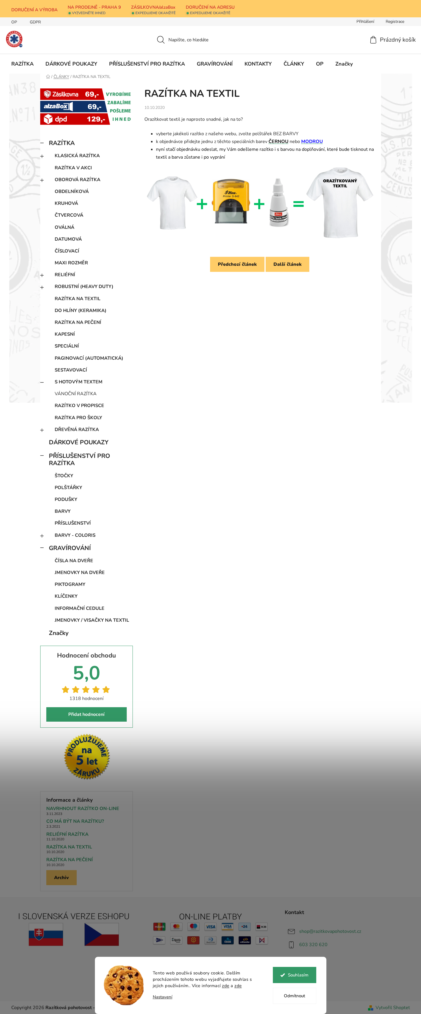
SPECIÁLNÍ (67, 346)
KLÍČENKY (66, 596)
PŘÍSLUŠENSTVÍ (73, 523)
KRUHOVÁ (66, 203)
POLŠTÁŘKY (68, 487)
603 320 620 (313, 944)
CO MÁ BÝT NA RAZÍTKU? (75, 821)
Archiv (61, 877)
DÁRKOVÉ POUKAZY (79, 442)
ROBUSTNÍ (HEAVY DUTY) (84, 286)
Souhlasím (298, 975)
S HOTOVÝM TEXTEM (78, 382)
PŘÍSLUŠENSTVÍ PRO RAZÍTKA (79, 459)
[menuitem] (22, 64)
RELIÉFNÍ (65, 275)
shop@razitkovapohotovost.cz (330, 931)
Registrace (395, 21)
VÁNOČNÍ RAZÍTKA (76, 394)
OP (14, 22)
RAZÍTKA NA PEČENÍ (78, 322)
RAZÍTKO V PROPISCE (79, 405)
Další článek (287, 264)
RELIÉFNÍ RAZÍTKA (67, 834)
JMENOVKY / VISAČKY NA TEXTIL (92, 620)
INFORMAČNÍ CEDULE (79, 608)
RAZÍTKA (62, 143)
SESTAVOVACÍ (71, 370)
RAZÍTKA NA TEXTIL (77, 299)
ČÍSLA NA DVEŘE (74, 561)
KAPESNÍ (65, 334)
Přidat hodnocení (86, 714)
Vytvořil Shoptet (393, 1007)
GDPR (35, 22)
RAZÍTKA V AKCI (73, 168)
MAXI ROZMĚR (71, 263)
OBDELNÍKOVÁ (72, 191)
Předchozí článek (237, 264)
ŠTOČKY (64, 476)
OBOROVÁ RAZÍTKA (77, 180)
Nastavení (162, 997)
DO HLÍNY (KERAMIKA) (80, 310)
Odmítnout (294, 996)
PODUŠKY (66, 499)
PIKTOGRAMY (70, 584)
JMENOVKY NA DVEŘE (80, 572)
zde (225, 986)
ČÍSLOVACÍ (67, 251)
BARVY (63, 511)
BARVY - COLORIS (75, 535)
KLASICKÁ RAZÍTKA (77, 156)
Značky (59, 633)
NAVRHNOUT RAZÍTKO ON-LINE (82, 808)
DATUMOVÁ (68, 239)
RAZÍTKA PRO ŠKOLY (78, 418)
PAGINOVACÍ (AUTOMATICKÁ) (89, 358)
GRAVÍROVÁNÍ (70, 548)
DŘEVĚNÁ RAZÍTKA (77, 429)
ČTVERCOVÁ (69, 215)
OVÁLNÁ (64, 227)
